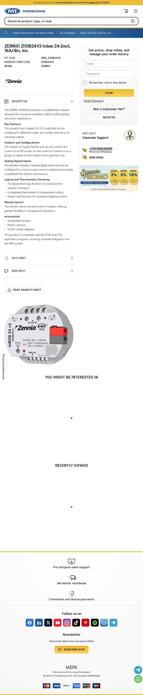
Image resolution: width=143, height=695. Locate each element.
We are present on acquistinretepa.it (71, 672)
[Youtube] (57, 623)
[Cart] (126, 11)
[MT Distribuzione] (24, 11)
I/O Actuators (68, 33)
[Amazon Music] (104, 623)
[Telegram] (113, 623)
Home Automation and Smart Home (34, 33)
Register (109, 117)
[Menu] (135, 11)
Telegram (101, 2)
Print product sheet (27, 290)
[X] (48, 623)
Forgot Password (93, 100)
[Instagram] (67, 623)
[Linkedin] (39, 623)
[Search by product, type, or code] (134, 21)
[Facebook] (30, 623)
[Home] (6, 33)
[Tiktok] (76, 623)
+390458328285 (100, 148)
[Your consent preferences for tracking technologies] (3, 367)
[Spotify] (95, 623)
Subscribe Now (74, 649)
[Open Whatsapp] (138, 679)
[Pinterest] (85, 623)
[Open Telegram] (138, 670)
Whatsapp (88, 2)
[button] (38, 101)
